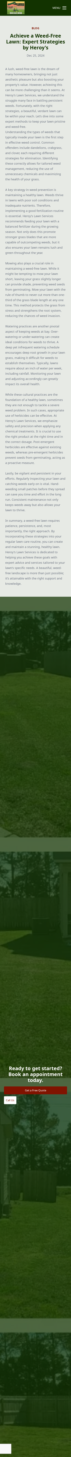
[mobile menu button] (64, 8)
